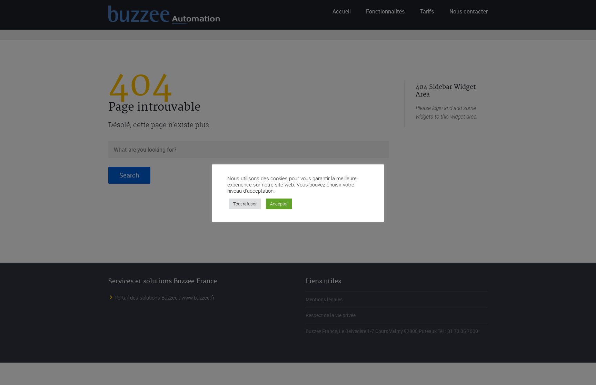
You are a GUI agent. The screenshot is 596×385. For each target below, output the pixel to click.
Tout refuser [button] (245, 204)
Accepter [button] (279, 204)
